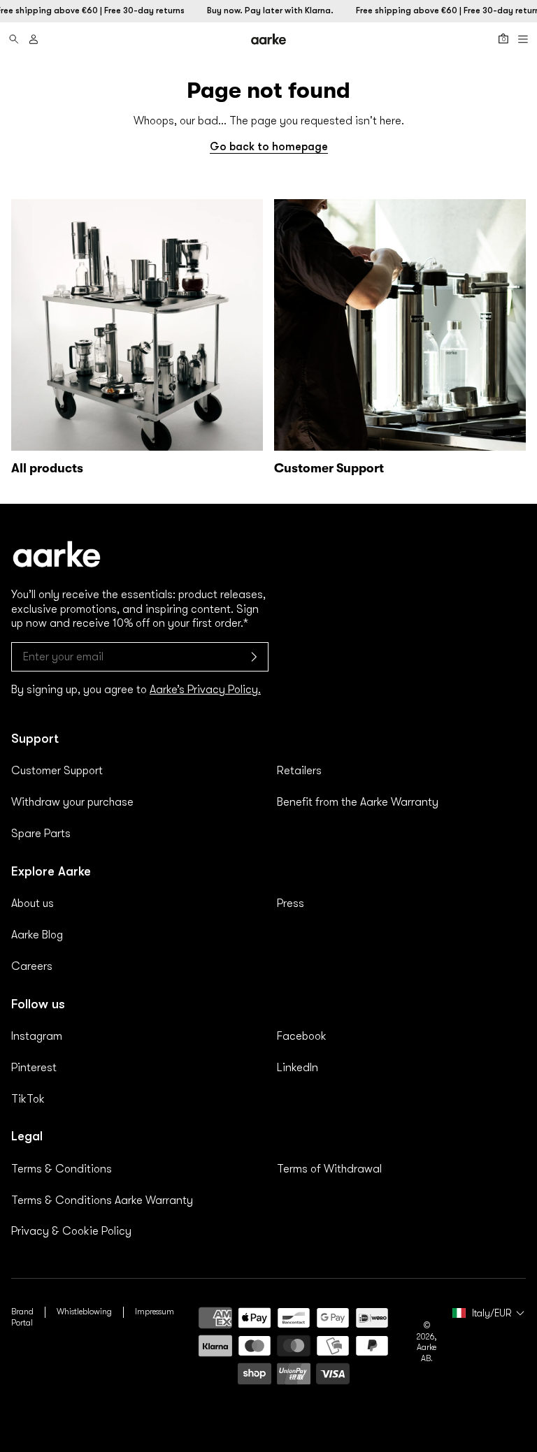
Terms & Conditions (61, 1169)
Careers (31, 966)
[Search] (14, 39)
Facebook (302, 1036)
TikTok (28, 1099)
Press (290, 903)
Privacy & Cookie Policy (71, 1231)
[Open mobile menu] (523, 39)
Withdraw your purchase (72, 802)
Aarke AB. (426, 1352)
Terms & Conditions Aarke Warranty (102, 1200)
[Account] (33, 39)
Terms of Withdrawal (329, 1169)
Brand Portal (22, 1317)
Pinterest (34, 1067)
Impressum (154, 1311)
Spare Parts (41, 833)
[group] (137, 340)
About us (32, 903)
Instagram (36, 1036)
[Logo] (268, 38)
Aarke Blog (37, 935)
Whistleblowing (84, 1311)
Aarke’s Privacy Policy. (205, 689)
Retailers (299, 770)
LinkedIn (297, 1067)
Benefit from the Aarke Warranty (357, 802)
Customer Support (57, 770)
